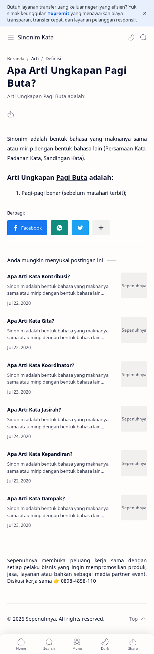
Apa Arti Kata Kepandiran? (40, 454)
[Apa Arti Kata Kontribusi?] (134, 285)
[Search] (143, 37)
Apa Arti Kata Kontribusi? (38, 276)
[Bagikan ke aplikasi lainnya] (101, 227)
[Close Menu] (145, 13)
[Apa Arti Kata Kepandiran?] (134, 463)
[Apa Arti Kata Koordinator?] (134, 374)
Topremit (58, 13)
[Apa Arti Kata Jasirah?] (134, 419)
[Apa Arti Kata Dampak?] (134, 507)
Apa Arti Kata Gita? (30, 320)
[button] (131, 37)
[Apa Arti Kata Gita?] (134, 330)
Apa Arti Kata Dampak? (36, 498)
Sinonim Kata (36, 37)
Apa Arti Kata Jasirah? (34, 409)
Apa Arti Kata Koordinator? (40, 365)
